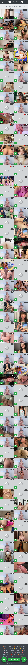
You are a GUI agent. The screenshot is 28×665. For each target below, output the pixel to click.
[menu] (4, 659)
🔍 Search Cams (21, 661)
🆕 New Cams (6, 654)
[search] (24, 659)
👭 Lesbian (17, 652)
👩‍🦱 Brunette (11, 650)
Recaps (16, 663)
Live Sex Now (14, 659)
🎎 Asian (5, 646)
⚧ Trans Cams (21, 654)
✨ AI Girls (23, 656)
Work (13, 663)
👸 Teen (22, 648)
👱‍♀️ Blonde (4, 650)
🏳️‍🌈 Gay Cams (14, 654)
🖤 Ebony (10, 646)
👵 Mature (16, 648)
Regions (9, 663)
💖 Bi (23, 652)
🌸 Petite (6, 652)
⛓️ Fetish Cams (15, 656)
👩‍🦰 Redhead (18, 650)
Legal (26, 663)
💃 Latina (16, 646)
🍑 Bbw (24, 650)
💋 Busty (12, 652)
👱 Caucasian (22, 646)
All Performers (21, 663)
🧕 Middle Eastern (8, 648)
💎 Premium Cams (7, 656)
